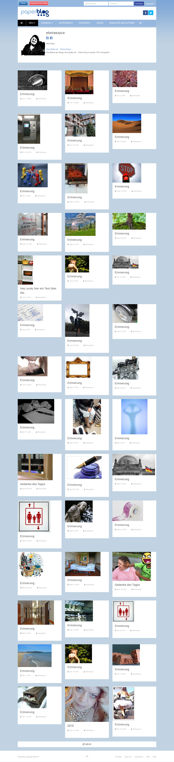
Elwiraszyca (42, 99)
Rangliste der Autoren (122, 23)
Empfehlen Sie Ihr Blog (38, 3)
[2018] (87, 704)
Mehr (88, 744)
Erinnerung (27, 94)
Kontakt (118, 757)
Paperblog (21, 757)
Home (23, 3)
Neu (31, 23)
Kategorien (65, 23)
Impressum (139, 757)
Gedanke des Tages (32, 484)
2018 (70, 725)
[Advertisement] (96, 12)
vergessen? (150, 4)
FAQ (148, 757)
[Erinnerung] (32, 80)
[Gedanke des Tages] (35, 467)
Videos (99, 23)
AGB (154, 757)
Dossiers (84, 23)
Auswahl (46, 23)
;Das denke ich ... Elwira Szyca (58, 49)
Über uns (128, 757)
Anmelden (139, 4)
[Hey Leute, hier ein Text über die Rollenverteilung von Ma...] (25, 270)
